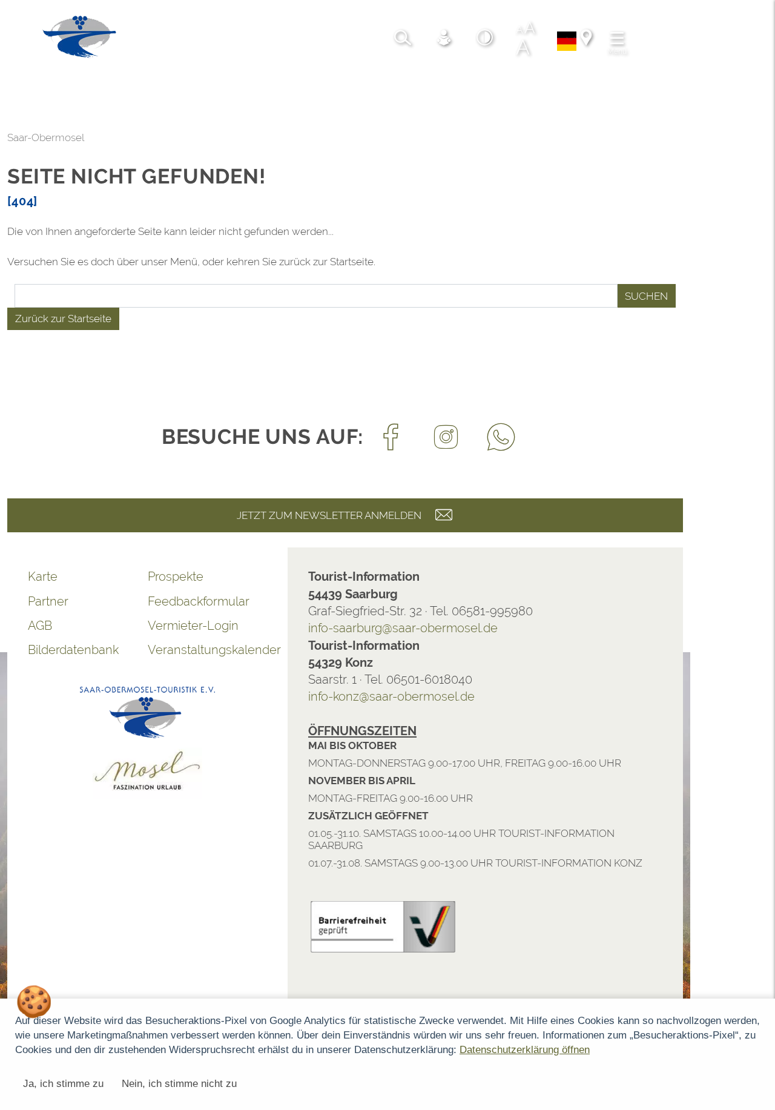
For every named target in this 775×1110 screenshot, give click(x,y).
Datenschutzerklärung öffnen (525, 1049)
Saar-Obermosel (45, 137)
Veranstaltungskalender (208, 650)
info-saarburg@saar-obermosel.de (403, 628)
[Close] (759, 797)
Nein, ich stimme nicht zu (179, 1083)
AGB (40, 625)
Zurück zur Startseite (63, 318)
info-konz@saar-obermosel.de (391, 696)
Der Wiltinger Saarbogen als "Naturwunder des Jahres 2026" (186, 862)
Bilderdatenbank (73, 650)
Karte (43, 576)
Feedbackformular (198, 601)
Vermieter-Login (193, 625)
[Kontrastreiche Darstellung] (485, 39)
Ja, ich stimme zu (63, 1083)
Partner (48, 601)
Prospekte (175, 576)
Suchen (646, 296)
